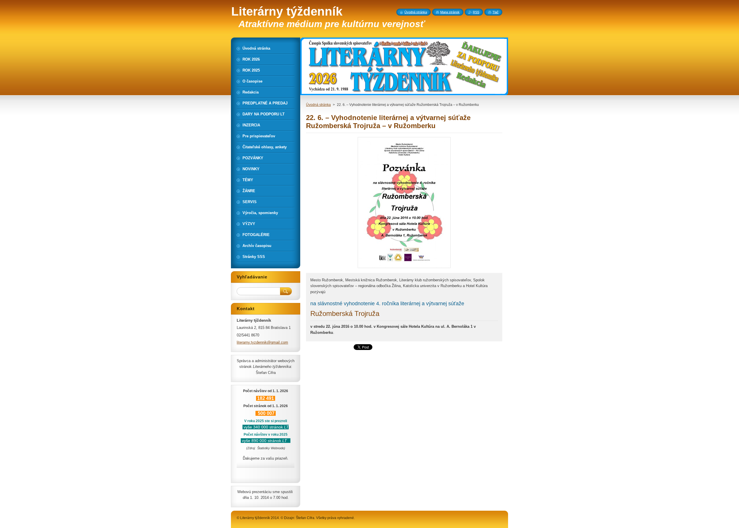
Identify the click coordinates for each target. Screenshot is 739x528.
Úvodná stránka (318, 104)
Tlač (495, 12)
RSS (476, 12)
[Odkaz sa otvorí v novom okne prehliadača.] (404, 268)
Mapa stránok (450, 12)
